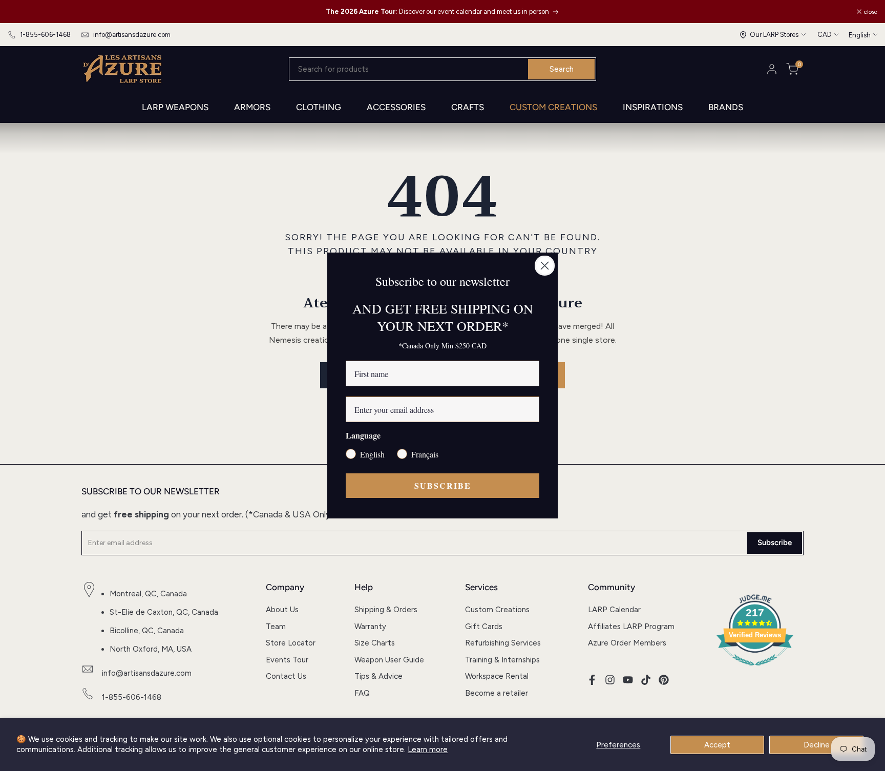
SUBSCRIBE (442, 485)
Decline (817, 744)
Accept (717, 744)
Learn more (428, 749)
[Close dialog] (545, 266)
